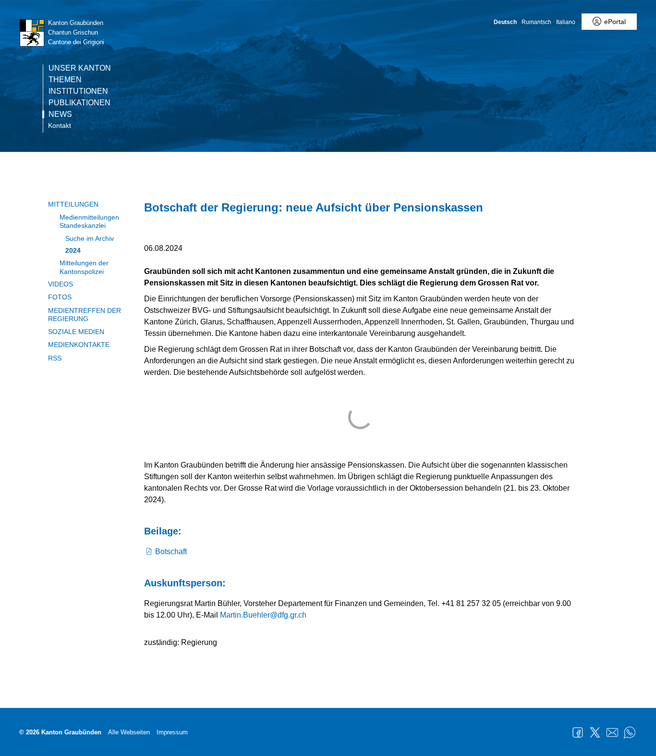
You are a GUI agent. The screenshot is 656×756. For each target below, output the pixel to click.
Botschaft (171, 551)
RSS (54, 358)
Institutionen (78, 91)
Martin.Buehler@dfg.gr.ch (263, 615)
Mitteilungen (73, 204)
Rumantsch (536, 22)
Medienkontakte (78, 344)
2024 (73, 250)
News (60, 114)
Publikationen (79, 103)
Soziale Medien (76, 331)
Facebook (578, 732)
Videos (60, 284)
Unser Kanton (80, 68)
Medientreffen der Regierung (84, 314)
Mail (612, 732)
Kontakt (59, 125)
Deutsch (505, 22)
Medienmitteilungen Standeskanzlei (89, 221)
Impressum (172, 732)
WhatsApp (629, 732)
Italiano (565, 22)
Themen (65, 80)
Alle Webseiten (129, 732)
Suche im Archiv (89, 238)
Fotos (60, 297)
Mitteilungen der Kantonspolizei (84, 267)
